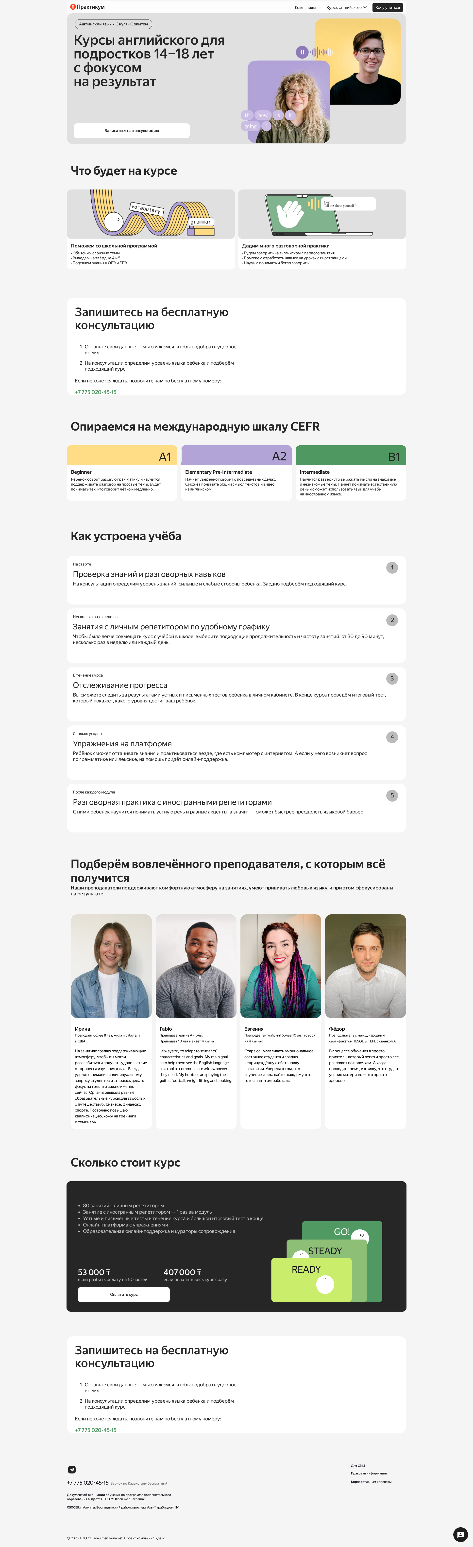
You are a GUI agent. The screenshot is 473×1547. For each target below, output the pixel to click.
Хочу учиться (387, 7)
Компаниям (305, 7)
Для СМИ (358, 1466)
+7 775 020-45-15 (96, 392)
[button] (460, 1534)
